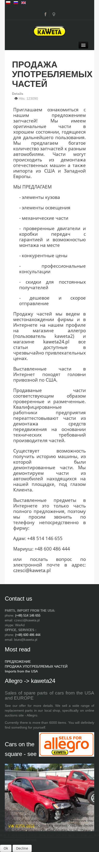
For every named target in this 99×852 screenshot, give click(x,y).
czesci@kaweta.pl (32, 570)
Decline (22, 848)
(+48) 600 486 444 (27, 635)
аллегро (77, 330)
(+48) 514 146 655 (27, 615)
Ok (6, 848)
